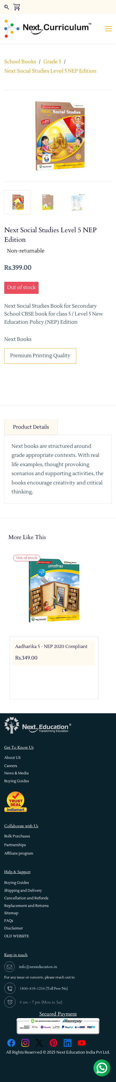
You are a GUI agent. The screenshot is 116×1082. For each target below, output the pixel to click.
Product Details (31, 427)
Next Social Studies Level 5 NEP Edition (50, 71)
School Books (20, 62)
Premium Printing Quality (40, 355)
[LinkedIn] (67, 1043)
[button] (12, 758)
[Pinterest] (53, 1043)
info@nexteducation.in (38, 966)
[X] (39, 1043)
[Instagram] (25, 1043)
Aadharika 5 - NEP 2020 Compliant (51, 646)
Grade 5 (52, 62)
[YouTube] (81, 1043)
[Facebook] (11, 1043)
